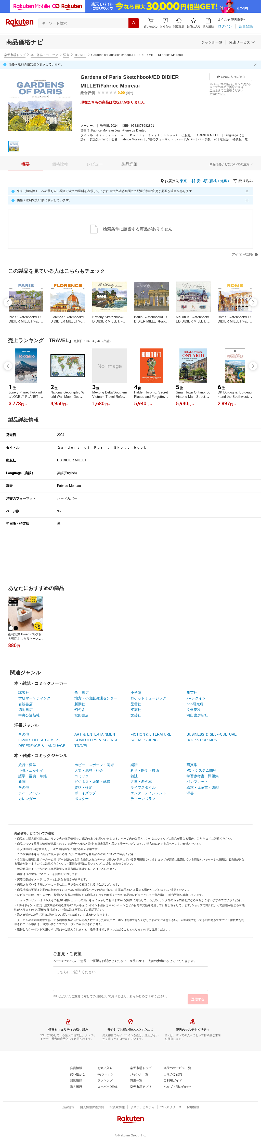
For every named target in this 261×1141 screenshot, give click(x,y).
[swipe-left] (8, 302)
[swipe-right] (253, 302)
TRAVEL (80, 55)
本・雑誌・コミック (44, 55)
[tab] (25, 164)
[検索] (133, 23)
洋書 (66, 55)
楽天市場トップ (14, 55)
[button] (165, 23)
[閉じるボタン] (256, 65)
